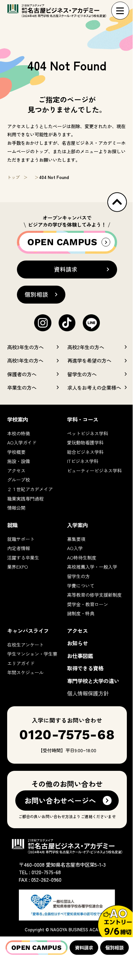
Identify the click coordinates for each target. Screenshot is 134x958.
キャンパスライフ (28, 631)
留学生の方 (78, 576)
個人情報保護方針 (88, 693)
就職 (12, 525)
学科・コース (82, 419)
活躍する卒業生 (23, 557)
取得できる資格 (85, 668)
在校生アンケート (25, 644)
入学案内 (77, 525)
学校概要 (16, 451)
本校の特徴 (18, 433)
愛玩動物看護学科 (85, 442)
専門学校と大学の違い (93, 681)
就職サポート (20, 538)
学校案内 (17, 419)
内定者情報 (18, 548)
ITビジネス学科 (82, 460)
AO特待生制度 (81, 557)
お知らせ (77, 643)
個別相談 (114, 947)
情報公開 (16, 507)
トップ (13, 177)
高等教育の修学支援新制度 (94, 594)
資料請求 (84, 947)
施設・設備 (18, 460)
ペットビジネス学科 (87, 433)
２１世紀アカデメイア (30, 489)
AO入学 (75, 548)
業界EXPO (17, 566)
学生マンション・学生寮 (32, 653)
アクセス (16, 470)
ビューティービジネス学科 (94, 470)
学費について (80, 585)
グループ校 (18, 479)
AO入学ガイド (21, 442)
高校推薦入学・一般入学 (92, 566)
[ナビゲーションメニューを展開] (120, 11)
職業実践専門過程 (25, 498)
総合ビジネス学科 (85, 451)
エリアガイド (20, 663)
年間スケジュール (25, 672)
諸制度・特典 (80, 613)
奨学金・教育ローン (87, 604)
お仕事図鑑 (80, 656)
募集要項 (76, 538)
